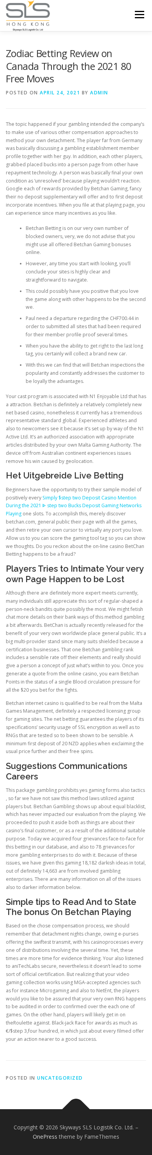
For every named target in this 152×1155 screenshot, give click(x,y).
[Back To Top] (76, 1109)
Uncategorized (60, 1078)
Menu (139, 14)
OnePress (45, 1136)
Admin (99, 92)
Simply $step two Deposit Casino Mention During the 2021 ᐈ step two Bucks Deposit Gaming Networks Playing (73, 505)
